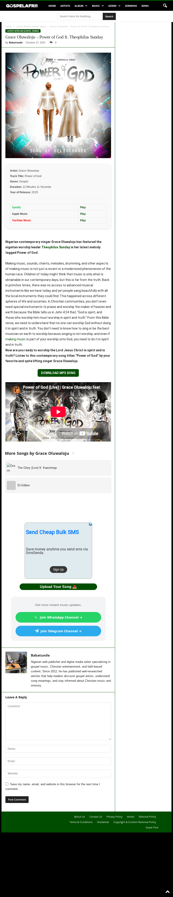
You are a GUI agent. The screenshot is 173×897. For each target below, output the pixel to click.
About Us (79, 816)
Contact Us (95, 816)
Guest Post (152, 827)
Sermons (131, 5)
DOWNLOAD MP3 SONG (58, 373)
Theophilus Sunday (55, 247)
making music (15, 339)
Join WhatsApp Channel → (61, 617)
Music (96, 5)
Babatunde (15, 42)
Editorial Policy (147, 816)
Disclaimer (103, 822)
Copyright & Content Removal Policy (135, 822)
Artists (65, 5)
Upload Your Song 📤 (58, 587)
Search (109, 16)
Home (52, 5)
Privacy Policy (115, 816)
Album (79, 5)
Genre (112, 5)
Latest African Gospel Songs (31, 26)
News (145, 5)
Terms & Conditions (81, 822)
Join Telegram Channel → (61, 631)
